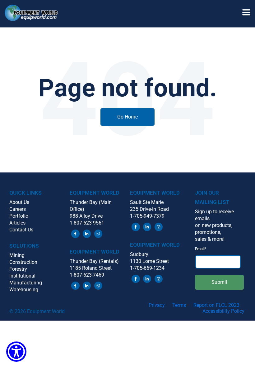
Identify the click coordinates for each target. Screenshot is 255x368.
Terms (179, 305)
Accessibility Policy (223, 311)
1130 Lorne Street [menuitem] (149, 261)
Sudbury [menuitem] (139, 254)
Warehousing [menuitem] (23, 290)
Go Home (127, 117)
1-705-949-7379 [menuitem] (147, 216)
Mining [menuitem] (17, 255)
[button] (34, 13)
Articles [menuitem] (17, 223)
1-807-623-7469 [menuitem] (87, 275)
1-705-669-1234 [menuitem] (147, 268)
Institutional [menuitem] (22, 276)
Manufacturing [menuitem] (25, 283)
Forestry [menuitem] (18, 269)
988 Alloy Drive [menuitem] (86, 216)
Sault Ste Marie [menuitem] (147, 202)
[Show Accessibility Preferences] (16, 351)
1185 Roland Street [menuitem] (91, 268)
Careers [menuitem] (17, 209)
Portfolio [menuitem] (18, 216)
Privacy (157, 305)
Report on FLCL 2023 (216, 305)
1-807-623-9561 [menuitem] (87, 223)
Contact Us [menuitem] (21, 230)
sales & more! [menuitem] (210, 239)
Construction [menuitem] (23, 262)
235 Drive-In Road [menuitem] (149, 209)
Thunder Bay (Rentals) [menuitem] (94, 261)
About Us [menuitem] (19, 202)
